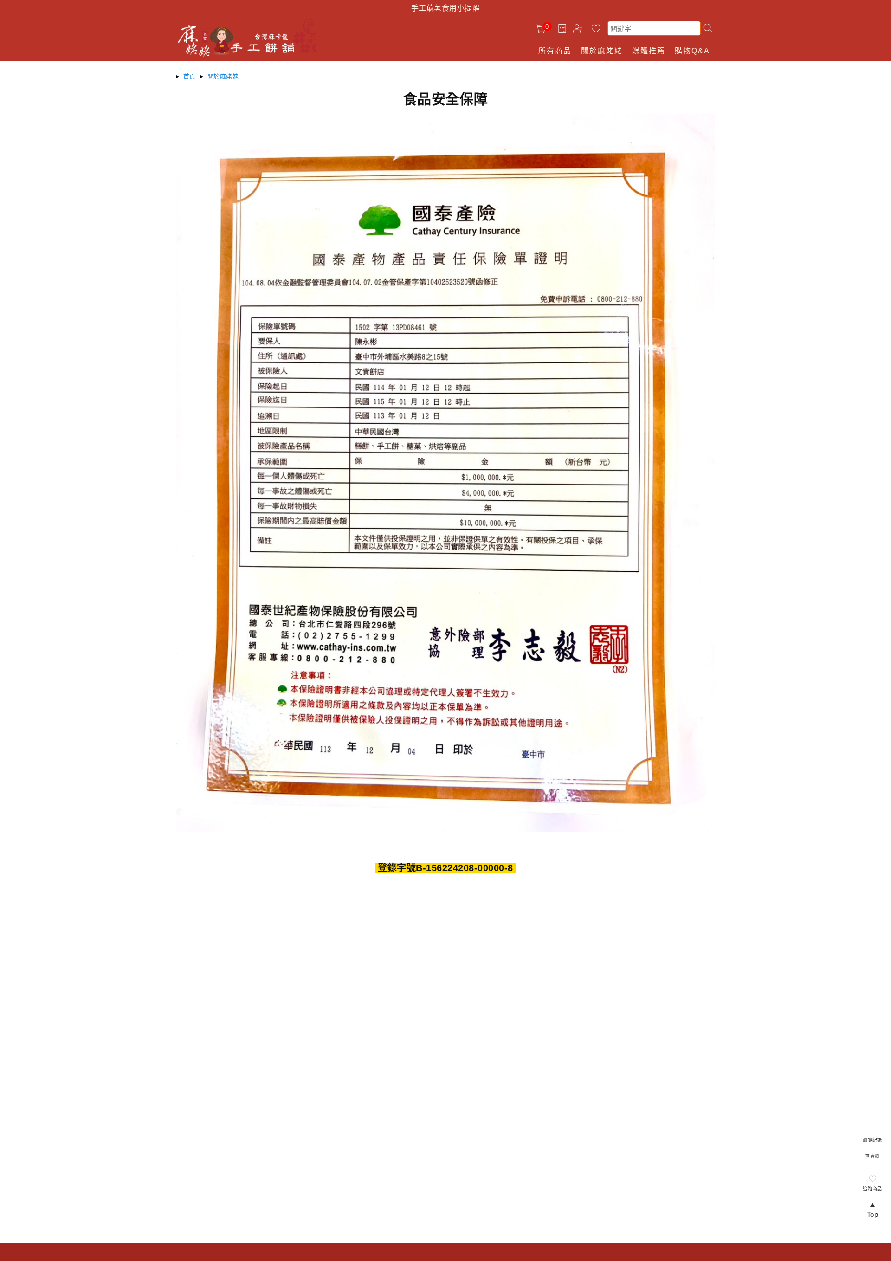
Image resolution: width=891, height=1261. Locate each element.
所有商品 (555, 50)
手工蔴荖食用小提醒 (445, 8)
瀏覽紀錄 (872, 1140)
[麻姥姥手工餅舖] (253, 55)
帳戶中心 (579, 29)
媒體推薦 (648, 50)
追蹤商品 (872, 1188)
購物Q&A (692, 50)
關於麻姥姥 (602, 50)
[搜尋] (708, 28)
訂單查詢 (563, 28)
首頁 (189, 76)
